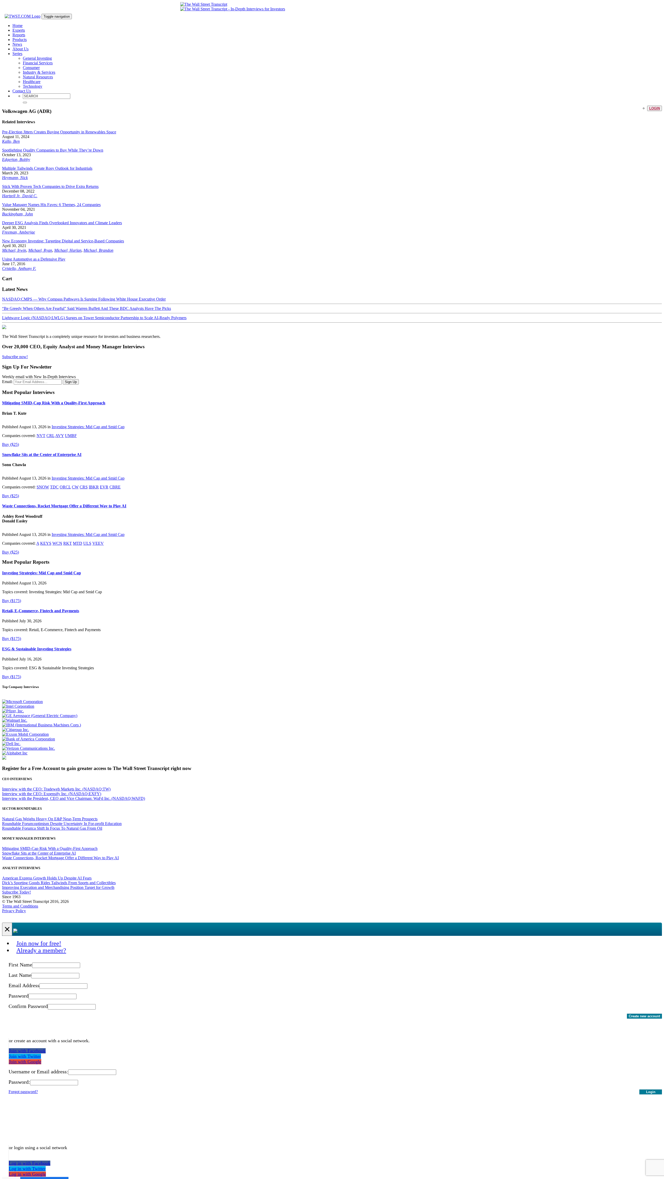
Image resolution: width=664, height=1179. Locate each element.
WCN (57, 543)
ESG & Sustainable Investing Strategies (36, 649)
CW (75, 487)
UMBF (71, 435)
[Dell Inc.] (11, 743)
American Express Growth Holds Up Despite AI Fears (47, 878)
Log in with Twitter (27, 1168)
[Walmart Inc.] (14, 720)
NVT (41, 435)
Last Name (20, 975)
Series (17, 53)
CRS (84, 487)
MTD (77, 543)
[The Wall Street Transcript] (203, 4)
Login (654, 108)
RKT (67, 543)
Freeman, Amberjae (18, 232)
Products (19, 39)
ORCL (65, 487)
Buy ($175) (11, 600)
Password (19, 996)
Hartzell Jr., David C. (19, 196)
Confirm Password (28, 1006)
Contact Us (21, 91)
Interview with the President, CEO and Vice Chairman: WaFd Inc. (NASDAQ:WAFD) (73, 798)
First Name (20, 964)
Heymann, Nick (15, 177)
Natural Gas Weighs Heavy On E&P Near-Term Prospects (50, 819)
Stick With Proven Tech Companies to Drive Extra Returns (50, 186)
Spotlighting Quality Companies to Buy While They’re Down (52, 150)
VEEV (98, 543)
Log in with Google (27, 1174)
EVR (104, 487)
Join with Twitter (25, 1056)
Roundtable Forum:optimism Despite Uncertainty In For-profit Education (62, 823)
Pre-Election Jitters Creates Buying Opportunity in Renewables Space (59, 132)
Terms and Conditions (20, 906)
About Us (20, 49)
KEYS (45, 543)
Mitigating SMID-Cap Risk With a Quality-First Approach (53, 403)
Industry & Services (39, 72)
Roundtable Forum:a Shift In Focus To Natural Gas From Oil (52, 828)
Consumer (31, 67)
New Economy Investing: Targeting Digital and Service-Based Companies (63, 241)
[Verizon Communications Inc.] (28, 748)
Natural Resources (38, 77)
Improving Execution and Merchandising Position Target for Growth (58, 887)
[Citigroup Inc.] (15, 729)
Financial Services (38, 63)
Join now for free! (38, 943)
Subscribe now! (15, 357)
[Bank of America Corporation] (28, 739)
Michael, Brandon (98, 250)
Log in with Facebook (29, 1163)
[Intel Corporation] (18, 706)
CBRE (115, 487)
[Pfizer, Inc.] (13, 711)
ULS (87, 543)
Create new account (644, 1016)
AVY (59, 435)
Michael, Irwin (14, 250)
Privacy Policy (14, 911)
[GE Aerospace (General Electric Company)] (39, 715)
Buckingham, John (17, 214)
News (17, 44)
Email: (7, 381)
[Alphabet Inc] (14, 753)
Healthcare (31, 81)
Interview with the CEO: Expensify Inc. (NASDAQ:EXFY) (51, 794)
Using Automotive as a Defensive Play (33, 259)
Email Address (24, 985)
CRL (50, 435)
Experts (18, 30)
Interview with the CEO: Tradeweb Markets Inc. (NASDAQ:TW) (56, 789)
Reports (18, 35)
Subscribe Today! (16, 892)
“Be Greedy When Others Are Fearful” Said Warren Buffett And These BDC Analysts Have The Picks (86, 308)
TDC (54, 487)
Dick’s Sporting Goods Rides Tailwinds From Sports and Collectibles (59, 883)
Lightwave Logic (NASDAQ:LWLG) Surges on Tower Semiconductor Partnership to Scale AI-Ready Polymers (94, 318)
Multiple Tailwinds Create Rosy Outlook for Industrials (47, 168)
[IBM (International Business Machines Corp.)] (41, 725)
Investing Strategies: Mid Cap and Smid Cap (88, 427)
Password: (19, 1082)
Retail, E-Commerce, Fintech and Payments (40, 611)
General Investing (37, 58)
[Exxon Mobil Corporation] (25, 734)
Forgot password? (23, 1091)
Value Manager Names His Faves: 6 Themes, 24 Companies (51, 204)
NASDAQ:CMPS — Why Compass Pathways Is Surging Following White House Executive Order (84, 299)
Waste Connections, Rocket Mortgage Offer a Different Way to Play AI (64, 506)
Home (17, 25)
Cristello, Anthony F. (19, 268)
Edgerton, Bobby (16, 159)
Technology (32, 86)
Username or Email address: (38, 1071)
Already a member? (41, 950)
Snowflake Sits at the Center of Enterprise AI (41, 454)
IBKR (94, 487)
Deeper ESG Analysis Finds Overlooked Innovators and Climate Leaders (62, 223)
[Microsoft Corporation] (22, 701)
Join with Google (25, 1061)
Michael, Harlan (67, 250)
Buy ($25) (10, 444)
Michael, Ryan (40, 250)
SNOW (43, 487)
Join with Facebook (27, 1050)
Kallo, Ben (11, 141)
